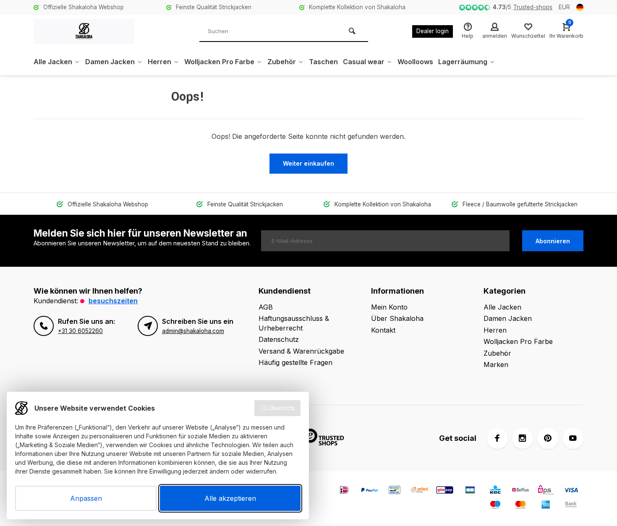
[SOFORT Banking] (419, 491)
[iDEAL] (344, 491)
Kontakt (383, 330)
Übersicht (281, 407)
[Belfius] (520, 491)
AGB (266, 307)
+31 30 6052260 (80, 331)
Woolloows (415, 61)
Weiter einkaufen (308, 163)
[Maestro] (495, 505)
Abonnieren (553, 241)
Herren (159, 61)
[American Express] (545, 505)
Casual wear (363, 61)
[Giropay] (444, 491)
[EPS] (545, 491)
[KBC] (495, 491)
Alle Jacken (53, 61)
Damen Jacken (110, 61)
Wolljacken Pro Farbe (219, 61)
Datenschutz (279, 339)
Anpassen (86, 498)
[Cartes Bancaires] (470, 491)
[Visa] (570, 491)
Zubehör (281, 61)
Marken (496, 364)
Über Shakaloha (397, 318)
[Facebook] (497, 438)
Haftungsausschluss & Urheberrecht (294, 323)
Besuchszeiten (113, 301)
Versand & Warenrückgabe (301, 351)
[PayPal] (369, 491)
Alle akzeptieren (230, 498)
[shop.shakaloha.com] (84, 31)
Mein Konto (389, 307)
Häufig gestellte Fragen (295, 362)
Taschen (323, 61)
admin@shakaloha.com (193, 331)
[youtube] (572, 438)
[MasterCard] (520, 505)
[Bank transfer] (570, 505)
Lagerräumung (462, 61)
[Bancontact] (394, 491)
